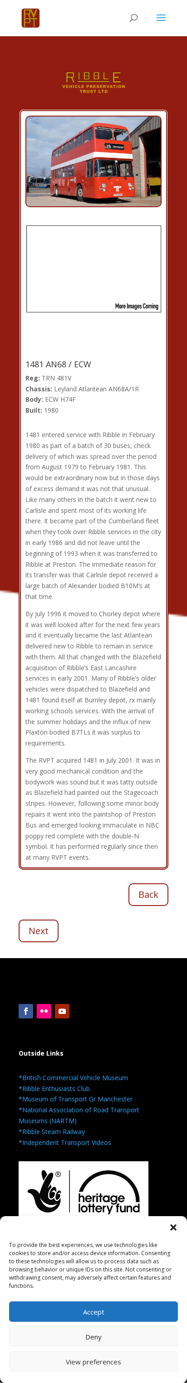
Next (39, 931)
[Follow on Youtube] (62, 1011)
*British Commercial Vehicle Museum (73, 1077)
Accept (93, 1311)
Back (148, 894)
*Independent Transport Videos (65, 1142)
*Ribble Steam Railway (52, 1131)
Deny (93, 1336)
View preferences (93, 1361)
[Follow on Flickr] (44, 1011)
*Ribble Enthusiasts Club (54, 1088)
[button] (173, 1227)
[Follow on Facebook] (26, 1011)
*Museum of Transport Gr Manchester (76, 1099)
